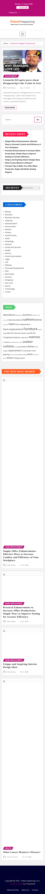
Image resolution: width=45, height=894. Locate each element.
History (8, 253)
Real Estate (9, 274)
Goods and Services (13, 247)
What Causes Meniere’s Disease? (19, 163)
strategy (24, 354)
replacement (15, 350)
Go (38, 119)
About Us (25, 890)
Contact (35, 890)
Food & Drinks (11, 235)
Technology (10, 289)
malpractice (24, 337)
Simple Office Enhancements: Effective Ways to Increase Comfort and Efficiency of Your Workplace (23, 144)
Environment (10, 226)
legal (28, 333)
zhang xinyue (19, 358)
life (31, 333)
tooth (37, 354)
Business (8, 214)
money (20, 342)
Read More (10, 107)
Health (7, 250)
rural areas (26, 350)
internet (9, 333)
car (39, 315)
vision (4, 358)
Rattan (31, 346)
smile (20, 354)
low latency (15, 337)
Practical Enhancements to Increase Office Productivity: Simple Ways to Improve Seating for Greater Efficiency (22, 153)
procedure (23, 346)
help (4, 333)
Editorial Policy (13, 890)
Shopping (9, 280)
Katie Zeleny (11, 88)
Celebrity (8, 220)
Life (6, 262)
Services (8, 277)
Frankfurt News (16, 884)
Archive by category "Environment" (22, 43)
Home (5, 43)
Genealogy (9, 241)
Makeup (8, 265)
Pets (7, 271)
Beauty (8, 211)
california (35, 315)
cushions (28, 319)
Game (7, 238)
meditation (6, 342)
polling (16, 347)
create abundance (14, 320)
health (40, 329)
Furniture (30, 329)
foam (12, 324)
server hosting (14, 354)
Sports (7, 286)
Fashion (8, 229)
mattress (34, 337)
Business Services (12, 217)
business (27, 314)
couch (5, 320)
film (7, 324)
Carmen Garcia (12, 857)
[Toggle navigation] (23, 34)
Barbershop (19, 315)
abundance (9, 314)
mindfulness (14, 342)
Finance (8, 232)
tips (34, 354)
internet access (20, 333)
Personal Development (14, 268)
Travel (7, 292)
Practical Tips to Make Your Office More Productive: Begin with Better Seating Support (21, 169)
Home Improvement (13, 256)
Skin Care (9, 283)
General (8, 244)
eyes (4, 324)
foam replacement (22, 324)
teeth (30, 354)
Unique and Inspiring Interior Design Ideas (22, 159)
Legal (7, 259)
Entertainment (11, 223)
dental (38, 319)
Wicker (10, 357)
